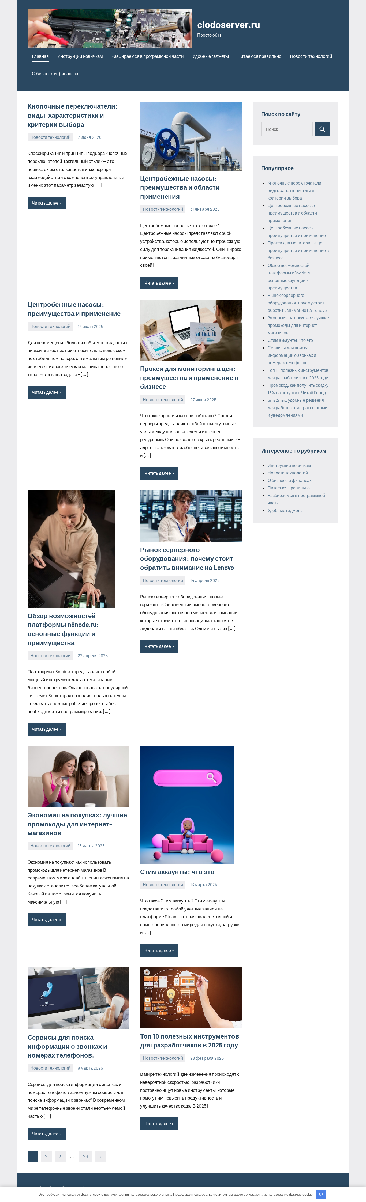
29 (85, 1156)
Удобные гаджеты (210, 56)
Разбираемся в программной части (147, 56)
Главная (40, 56)
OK (321, 1194)
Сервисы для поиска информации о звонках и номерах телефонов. (67, 1046)
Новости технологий (311, 56)
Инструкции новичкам (80, 56)
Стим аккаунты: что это (177, 871)
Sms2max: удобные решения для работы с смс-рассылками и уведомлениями (297, 407)
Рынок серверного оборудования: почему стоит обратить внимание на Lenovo (187, 558)
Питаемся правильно (259, 56)
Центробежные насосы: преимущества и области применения (180, 187)
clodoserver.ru (228, 24)
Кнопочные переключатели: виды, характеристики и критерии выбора (73, 115)
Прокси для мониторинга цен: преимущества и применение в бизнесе (189, 377)
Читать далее (45, 202)
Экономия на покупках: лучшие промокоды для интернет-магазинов (77, 824)
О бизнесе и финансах (55, 73)
